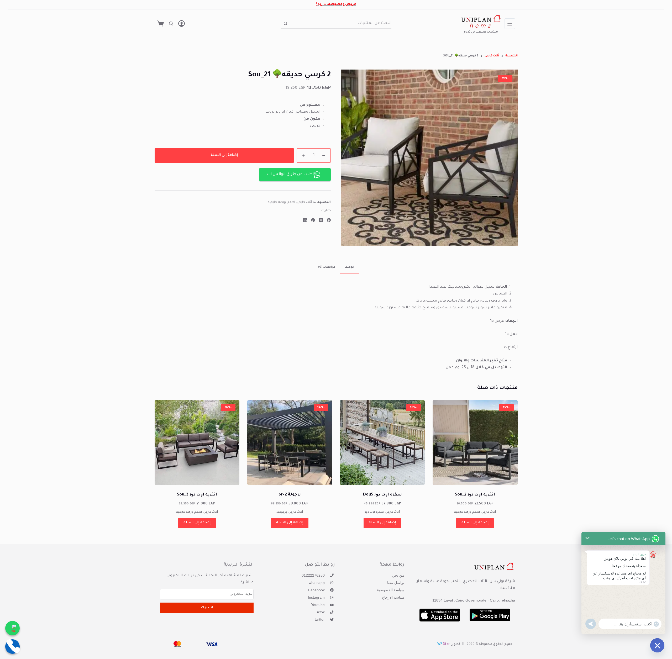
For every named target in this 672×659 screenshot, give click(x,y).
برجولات (281, 512)
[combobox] (341, 23)
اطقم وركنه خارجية (281, 202)
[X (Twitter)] (321, 220)
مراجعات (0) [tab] (326, 267)
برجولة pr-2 (290, 495)
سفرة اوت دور (374, 512)
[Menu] (510, 23)
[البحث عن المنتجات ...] (171, 23)
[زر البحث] (285, 23)
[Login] (181, 23)
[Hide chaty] (657, 645)
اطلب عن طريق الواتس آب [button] (290, 174)
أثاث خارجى (304, 202)
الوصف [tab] (349, 267)
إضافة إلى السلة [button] (475, 523)
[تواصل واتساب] (12, 628)
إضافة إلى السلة (224, 155)
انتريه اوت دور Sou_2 (475, 495)
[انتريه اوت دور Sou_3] (197, 442)
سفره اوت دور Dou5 (382, 495)
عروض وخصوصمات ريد (337, 4)
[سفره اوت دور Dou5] (382, 442)
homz (480, 26)
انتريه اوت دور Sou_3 (197, 495)
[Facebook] (329, 220)
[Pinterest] (313, 220)
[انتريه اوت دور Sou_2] (475, 442)
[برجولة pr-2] (289, 442)
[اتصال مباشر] (12, 646)
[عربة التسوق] (160, 23)
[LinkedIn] (305, 220)
